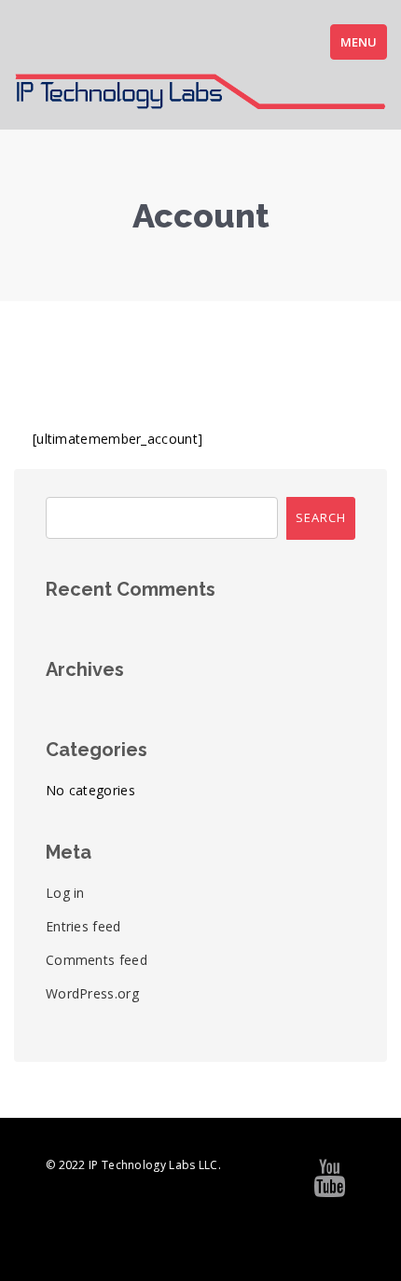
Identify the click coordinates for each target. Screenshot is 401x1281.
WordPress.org (92, 993)
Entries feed (83, 926)
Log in (65, 893)
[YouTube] (329, 1186)
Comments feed (96, 960)
